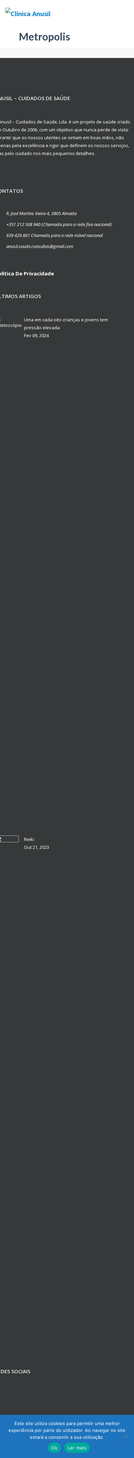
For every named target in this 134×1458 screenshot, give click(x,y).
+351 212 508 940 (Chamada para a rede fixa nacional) (59, 224)
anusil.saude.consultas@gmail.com (39, 246)
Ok (54, 1447)
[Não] (125, 1436)
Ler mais (77, 1447)
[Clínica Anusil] (30, 13)
